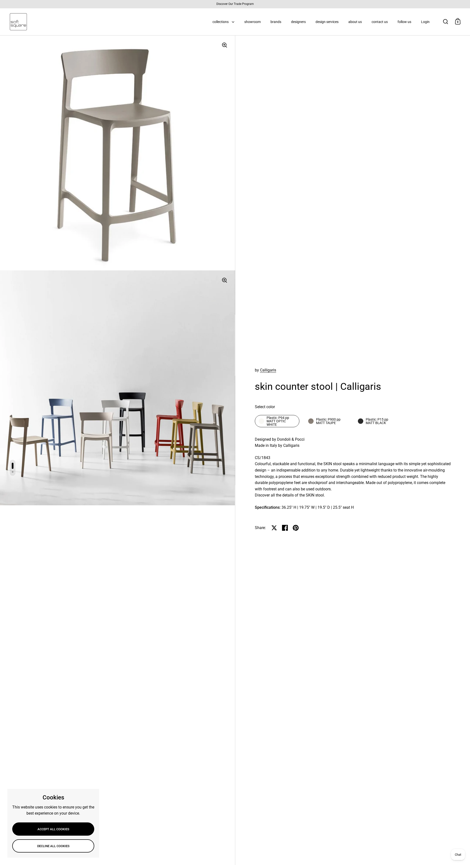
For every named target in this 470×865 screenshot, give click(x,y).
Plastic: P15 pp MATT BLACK (377, 421)
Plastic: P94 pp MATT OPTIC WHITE (278, 421)
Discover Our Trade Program (235, 4)
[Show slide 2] (12, 472)
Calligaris (268, 370)
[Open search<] (445, 21)
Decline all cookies (53, 846)
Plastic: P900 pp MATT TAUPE (328, 421)
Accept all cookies (53, 829)
